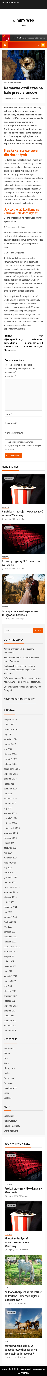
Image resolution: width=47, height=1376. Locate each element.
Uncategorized (10, 1088)
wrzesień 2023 (11, 892)
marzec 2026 (10, 744)
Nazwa (8, 414)
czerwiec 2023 (10, 907)
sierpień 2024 (10, 838)
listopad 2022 (10, 941)
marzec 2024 (10, 863)
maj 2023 (8, 912)
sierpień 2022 (10, 956)
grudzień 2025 (10, 759)
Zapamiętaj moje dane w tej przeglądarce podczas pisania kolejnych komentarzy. (23, 445)
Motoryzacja (9, 1068)
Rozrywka (18, 83)
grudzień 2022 (10, 936)
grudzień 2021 (10, 996)
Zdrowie (7, 1098)
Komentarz (10, 376)
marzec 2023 (10, 922)
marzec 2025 (10, 803)
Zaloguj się (9, 1116)
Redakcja (9, 98)
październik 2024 (12, 828)
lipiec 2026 (9, 724)
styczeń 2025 (10, 813)
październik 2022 (12, 946)
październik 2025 (12, 769)
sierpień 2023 (10, 897)
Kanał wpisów (10, 1121)
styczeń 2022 (10, 991)
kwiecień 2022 (10, 976)
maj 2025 (8, 793)
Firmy (6, 1063)
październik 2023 (12, 887)
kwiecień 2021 (10, 1025)
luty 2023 (8, 927)
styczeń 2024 (10, 872)
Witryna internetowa (14, 433)
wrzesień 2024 (11, 833)
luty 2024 (8, 867)
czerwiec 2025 (10, 788)
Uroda (6, 1093)
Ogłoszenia (9, 1078)
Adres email (11, 423)
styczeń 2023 (10, 932)
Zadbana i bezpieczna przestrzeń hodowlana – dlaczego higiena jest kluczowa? (20, 670)
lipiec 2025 (9, 784)
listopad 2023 (10, 882)
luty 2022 (8, 986)
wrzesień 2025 (11, 774)
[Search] (38, 44)
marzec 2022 (10, 981)
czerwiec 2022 (10, 966)
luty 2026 (8, 749)
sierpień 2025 (10, 779)
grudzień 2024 (10, 818)
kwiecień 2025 (10, 798)
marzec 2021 (10, 1030)
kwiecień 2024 (10, 857)
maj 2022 (8, 971)
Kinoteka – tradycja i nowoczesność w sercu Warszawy (18, 1242)
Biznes (7, 1053)
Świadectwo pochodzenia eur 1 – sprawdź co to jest (33, 341)
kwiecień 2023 (10, 917)
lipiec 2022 (9, 961)
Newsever (37, 1369)
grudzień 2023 (10, 877)
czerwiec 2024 (10, 848)
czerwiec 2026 (10, 729)
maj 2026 (8, 734)
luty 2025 (8, 808)
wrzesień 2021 (11, 1006)
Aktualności (8, 83)
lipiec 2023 (9, 902)
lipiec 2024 (9, 843)
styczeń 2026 (10, 754)
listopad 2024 (10, 823)
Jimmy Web (23, 19)
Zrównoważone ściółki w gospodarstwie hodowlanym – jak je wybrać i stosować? (22, 1349)
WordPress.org (11, 1131)
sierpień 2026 (10, 719)
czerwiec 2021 (10, 1020)
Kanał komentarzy (12, 1126)
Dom (6, 1058)
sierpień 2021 (10, 1010)
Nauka (7, 1073)
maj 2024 (8, 853)
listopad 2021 (10, 1001)
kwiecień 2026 (10, 739)
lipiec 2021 (9, 1015)
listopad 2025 (10, 764)
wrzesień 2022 (11, 951)
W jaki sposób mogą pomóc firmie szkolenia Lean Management (14, 343)
